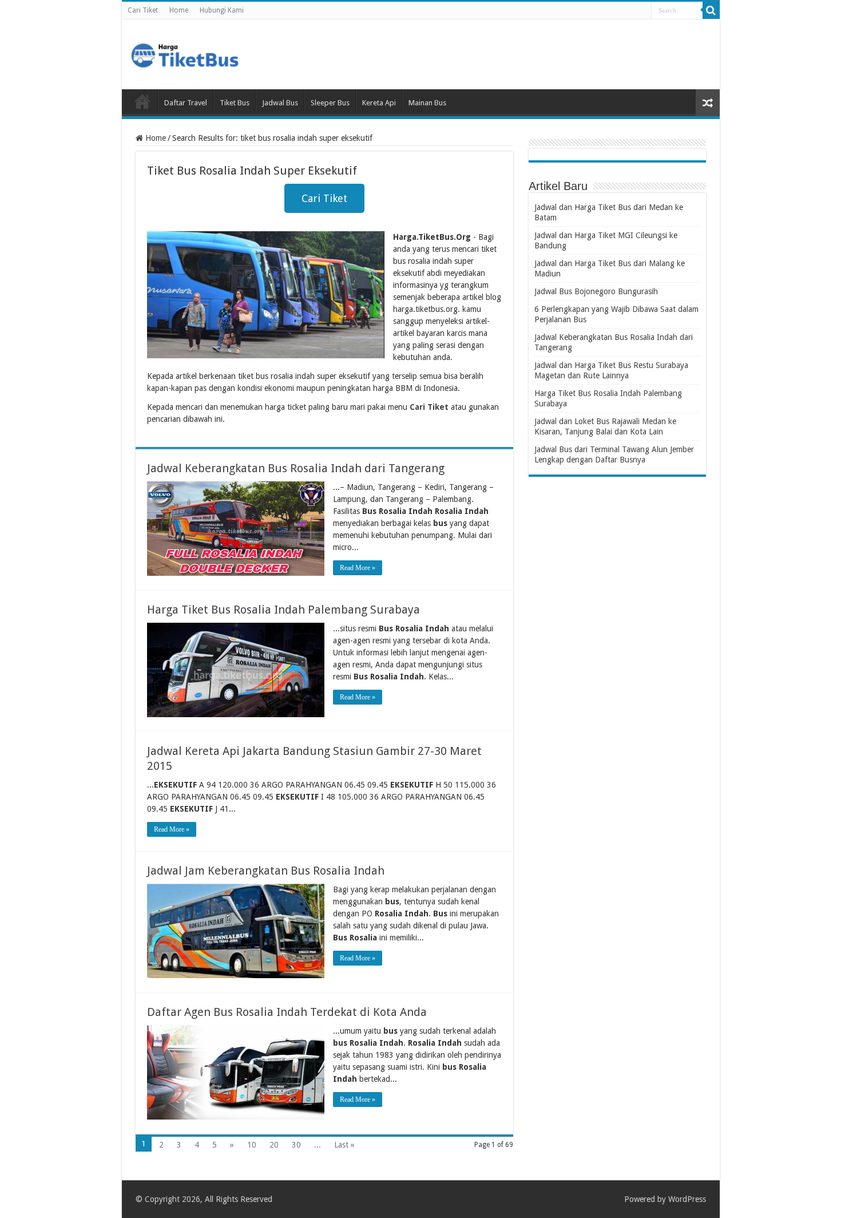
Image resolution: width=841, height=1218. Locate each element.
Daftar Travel (185, 102)
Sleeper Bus (330, 102)
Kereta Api (379, 102)
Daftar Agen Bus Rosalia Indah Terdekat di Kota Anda (287, 1012)
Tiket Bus (234, 102)
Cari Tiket (143, 10)
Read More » (357, 568)
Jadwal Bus (280, 102)
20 (274, 1144)
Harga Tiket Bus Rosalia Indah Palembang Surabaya (283, 609)
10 (251, 1144)
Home (178, 10)
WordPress (687, 1199)
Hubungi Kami (222, 10)
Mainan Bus (427, 102)
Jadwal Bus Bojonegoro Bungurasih (596, 291)
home (142, 101)
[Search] (711, 10)
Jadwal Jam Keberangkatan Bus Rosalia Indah (265, 870)
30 (296, 1144)
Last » (344, 1144)
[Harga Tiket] (184, 53)
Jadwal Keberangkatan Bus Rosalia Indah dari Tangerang (296, 468)
